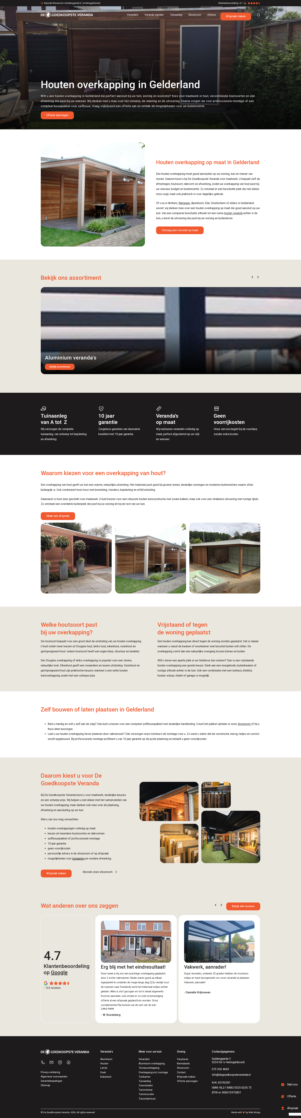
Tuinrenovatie (146, 1094)
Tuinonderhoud (147, 1098)
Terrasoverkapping (149, 1067)
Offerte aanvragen (57, 115)
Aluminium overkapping (152, 1063)
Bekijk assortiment (59, 366)
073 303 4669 (220, 1069)
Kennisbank (183, 1063)
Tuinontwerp (146, 1089)
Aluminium (106, 1059)
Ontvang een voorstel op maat (180, 230)
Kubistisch (105, 1076)
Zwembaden (146, 1085)
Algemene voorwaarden (54, 1076)
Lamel (103, 1067)
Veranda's (144, 1059)
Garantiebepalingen (51, 1081)
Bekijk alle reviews (243, 906)
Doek (103, 1072)
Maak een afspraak (58, 516)
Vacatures (182, 1059)
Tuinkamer (144, 1076)
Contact (181, 1072)
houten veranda (233, 213)
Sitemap (45, 1085)
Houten (104, 1063)
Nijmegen (184, 203)
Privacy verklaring (50, 1072)
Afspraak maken (236, 16)
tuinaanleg (78, 858)
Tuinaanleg (145, 1081)
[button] (252, 277)
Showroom (183, 1067)
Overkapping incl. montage (153, 1072)
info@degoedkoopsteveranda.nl (231, 1074)
